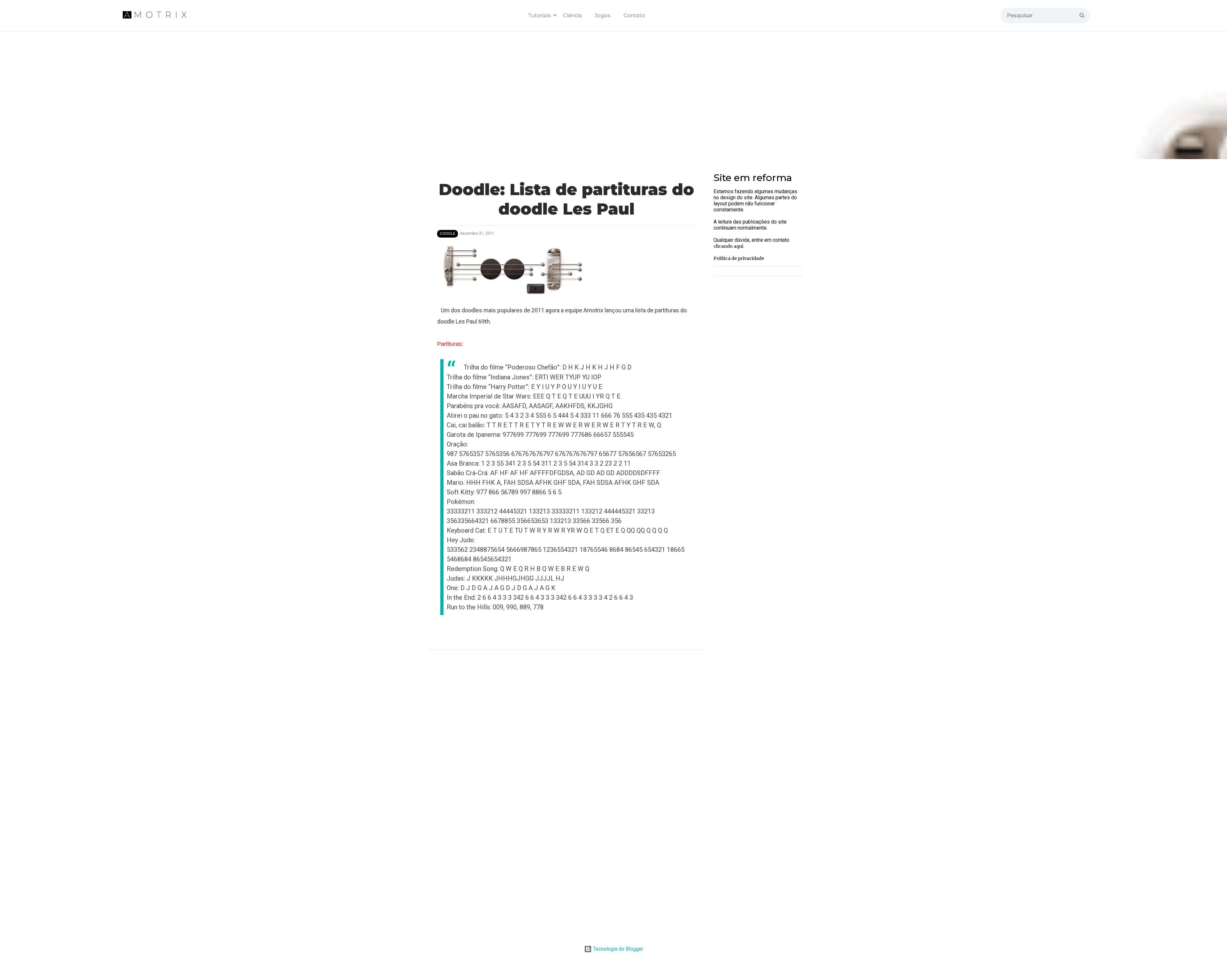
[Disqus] (566, 739)
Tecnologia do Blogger (617, 949)
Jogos (603, 15)
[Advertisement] (566, 885)
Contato (634, 15)
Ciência (572, 15)
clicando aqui (728, 246)
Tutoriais (540, 15)
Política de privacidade (739, 258)
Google (447, 234)
